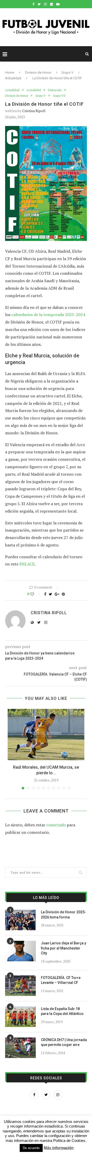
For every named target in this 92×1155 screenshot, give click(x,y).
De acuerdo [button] (31, 1148)
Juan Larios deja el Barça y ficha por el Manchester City (63, 948)
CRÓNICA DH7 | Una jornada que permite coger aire (64, 1042)
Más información (59, 1148)
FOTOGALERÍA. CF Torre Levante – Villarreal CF (60, 980)
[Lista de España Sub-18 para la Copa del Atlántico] (20, 1016)
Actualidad (13, 78)
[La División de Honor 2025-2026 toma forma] (20, 920)
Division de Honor (38, 72)
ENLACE (26, 564)
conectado (56, 825)
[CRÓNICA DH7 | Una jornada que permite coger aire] (20, 1047)
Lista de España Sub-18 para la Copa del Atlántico (62, 1011)
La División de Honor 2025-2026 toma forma (63, 914)
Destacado (55, 90)
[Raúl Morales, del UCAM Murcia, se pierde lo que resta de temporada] (46, 734)
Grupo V (67, 72)
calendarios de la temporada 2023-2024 (48, 314)
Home (9, 72)
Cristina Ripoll (33, 110)
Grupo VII (59, 95)
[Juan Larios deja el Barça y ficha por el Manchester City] (20, 951)
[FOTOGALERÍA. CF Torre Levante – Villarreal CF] (20, 985)
